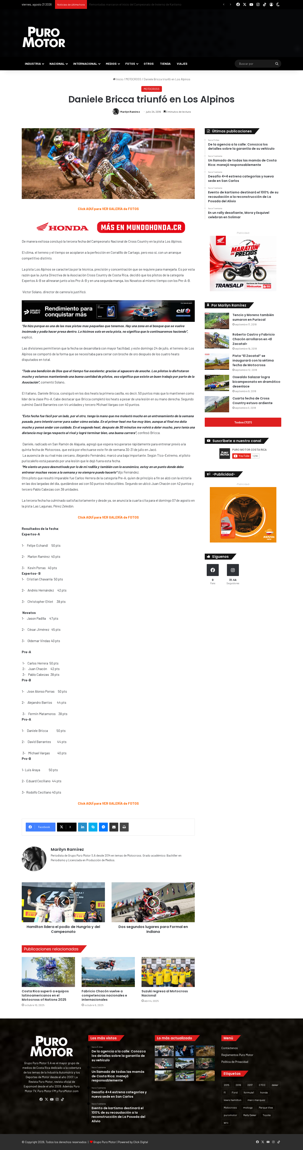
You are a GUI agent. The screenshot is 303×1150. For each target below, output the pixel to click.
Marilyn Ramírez (130, 111)
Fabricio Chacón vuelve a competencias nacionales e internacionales (104, 995)
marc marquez (256, 1099)
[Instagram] (57, 1099)
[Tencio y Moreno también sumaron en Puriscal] (217, 321)
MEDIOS (111, 63)
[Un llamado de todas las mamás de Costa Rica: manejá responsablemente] (184, 1051)
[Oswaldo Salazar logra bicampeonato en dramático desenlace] (217, 383)
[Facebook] (41, 1099)
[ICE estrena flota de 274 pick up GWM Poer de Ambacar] (184, 1063)
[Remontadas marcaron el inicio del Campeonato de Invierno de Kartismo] (184, 1075)
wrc (226, 1122)
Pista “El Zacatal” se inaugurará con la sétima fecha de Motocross (253, 360)
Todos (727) (243, 422)
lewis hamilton (232, 1099)
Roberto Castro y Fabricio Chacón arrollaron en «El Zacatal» (253, 339)
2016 (238, 1084)
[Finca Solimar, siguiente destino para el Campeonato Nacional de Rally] (205, 1075)
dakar (275, 1084)
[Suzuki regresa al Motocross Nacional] (168, 972)
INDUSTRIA (33, 63)
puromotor (230, 1115)
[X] (46, 1099)
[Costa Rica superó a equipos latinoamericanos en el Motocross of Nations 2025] (48, 972)
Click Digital (140, 1142)
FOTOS (130, 63)
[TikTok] (62, 1099)
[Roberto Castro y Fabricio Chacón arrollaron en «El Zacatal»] (217, 340)
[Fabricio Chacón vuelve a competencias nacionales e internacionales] (108, 972)
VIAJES (182, 63)
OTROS (149, 63)
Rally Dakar (249, 1115)
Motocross (230, 1107)
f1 (225, 1092)
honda (264, 1092)
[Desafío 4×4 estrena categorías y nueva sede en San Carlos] (205, 1051)
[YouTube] (51, 1099)
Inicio (119, 79)
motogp (248, 1107)
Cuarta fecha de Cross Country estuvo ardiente (252, 400)
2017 (250, 1084)
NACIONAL (57, 63)
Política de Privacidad (234, 1062)
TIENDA (165, 63)
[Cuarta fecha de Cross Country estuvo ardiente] (217, 404)
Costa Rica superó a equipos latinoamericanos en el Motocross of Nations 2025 (45, 995)
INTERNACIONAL (85, 63)
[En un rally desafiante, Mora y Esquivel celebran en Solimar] (205, 1063)
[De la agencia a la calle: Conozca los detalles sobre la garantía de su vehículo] (164, 1051)
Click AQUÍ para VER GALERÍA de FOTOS (108, 209)
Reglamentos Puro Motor (237, 1055)
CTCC (262, 1084)
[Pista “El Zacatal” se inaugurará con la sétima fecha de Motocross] (217, 362)
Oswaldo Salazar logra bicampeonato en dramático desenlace (256, 382)
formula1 (249, 1092)
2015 (226, 1084)
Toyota (267, 1115)
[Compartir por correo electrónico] (113, 827)
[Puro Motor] (44, 37)
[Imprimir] (124, 827)
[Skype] (93, 827)
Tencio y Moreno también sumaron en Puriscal (253, 317)
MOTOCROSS (133, 79)
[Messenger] (103, 827)
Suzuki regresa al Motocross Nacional (165, 993)
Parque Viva (266, 1107)
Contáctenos (229, 1048)
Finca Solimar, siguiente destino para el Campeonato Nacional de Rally (133, 4)
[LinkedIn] (82, 827)
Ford (235, 1092)
